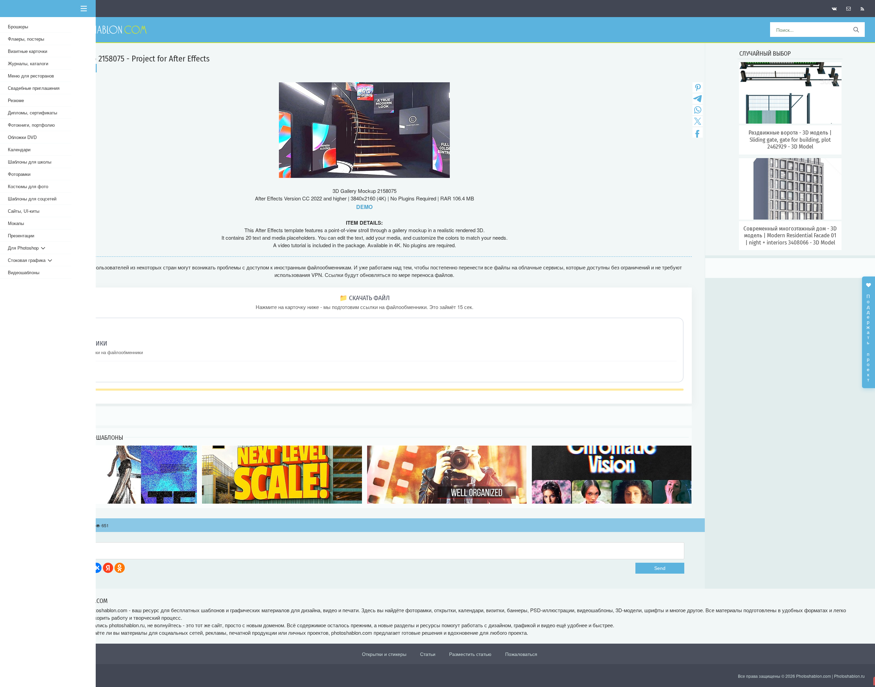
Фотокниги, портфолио (31, 125)
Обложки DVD (22, 137)
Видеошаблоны (23, 272)
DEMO (364, 207)
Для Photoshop (24, 247)
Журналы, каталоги (28, 63)
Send (659, 568)
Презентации (21, 235)
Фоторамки (19, 174)
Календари (19, 149)
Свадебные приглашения (33, 88)
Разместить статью (470, 653)
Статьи (427, 653)
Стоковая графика (28, 260)
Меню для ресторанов (31, 75)
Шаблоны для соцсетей (32, 198)
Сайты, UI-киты (23, 211)
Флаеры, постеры (26, 39)
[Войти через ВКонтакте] (96, 568)
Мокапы (16, 223)
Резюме (16, 100)
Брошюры (18, 26)
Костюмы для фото (28, 186)
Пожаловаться (521, 653)
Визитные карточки (27, 51)
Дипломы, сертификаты (32, 112)
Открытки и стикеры (384, 653)
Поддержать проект (868, 334)
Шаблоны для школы (29, 161)
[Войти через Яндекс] (108, 568)
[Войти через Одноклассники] (120, 568)
